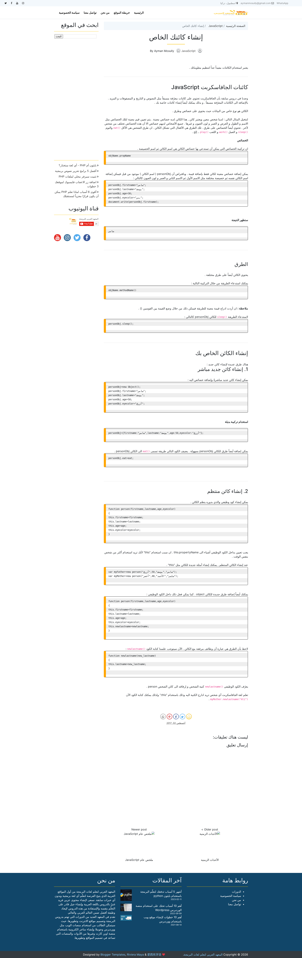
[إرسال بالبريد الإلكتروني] (189, 716)
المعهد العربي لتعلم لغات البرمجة (203, 954)
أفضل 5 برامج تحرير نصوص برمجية (75, 171)
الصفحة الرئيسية (235, 26)
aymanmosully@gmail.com (256, 3)
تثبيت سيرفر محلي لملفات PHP (77, 176)
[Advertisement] (76, 98)
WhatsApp (282, 3)
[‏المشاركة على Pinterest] (169, 716)
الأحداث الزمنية (210, 860)
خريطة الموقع (122, 12)
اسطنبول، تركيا (228, 3)
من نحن (105, 12)
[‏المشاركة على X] (182, 716)
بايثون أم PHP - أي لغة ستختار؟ (77, 165)
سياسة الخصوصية (69, 12)
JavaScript (215, 26)
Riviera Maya (135, 954)
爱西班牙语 (154, 954)
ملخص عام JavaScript (139, 860)
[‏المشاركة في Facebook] (176, 716)
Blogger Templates (112, 954)
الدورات (236, 891)
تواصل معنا (90, 12)
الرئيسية (139, 12)
